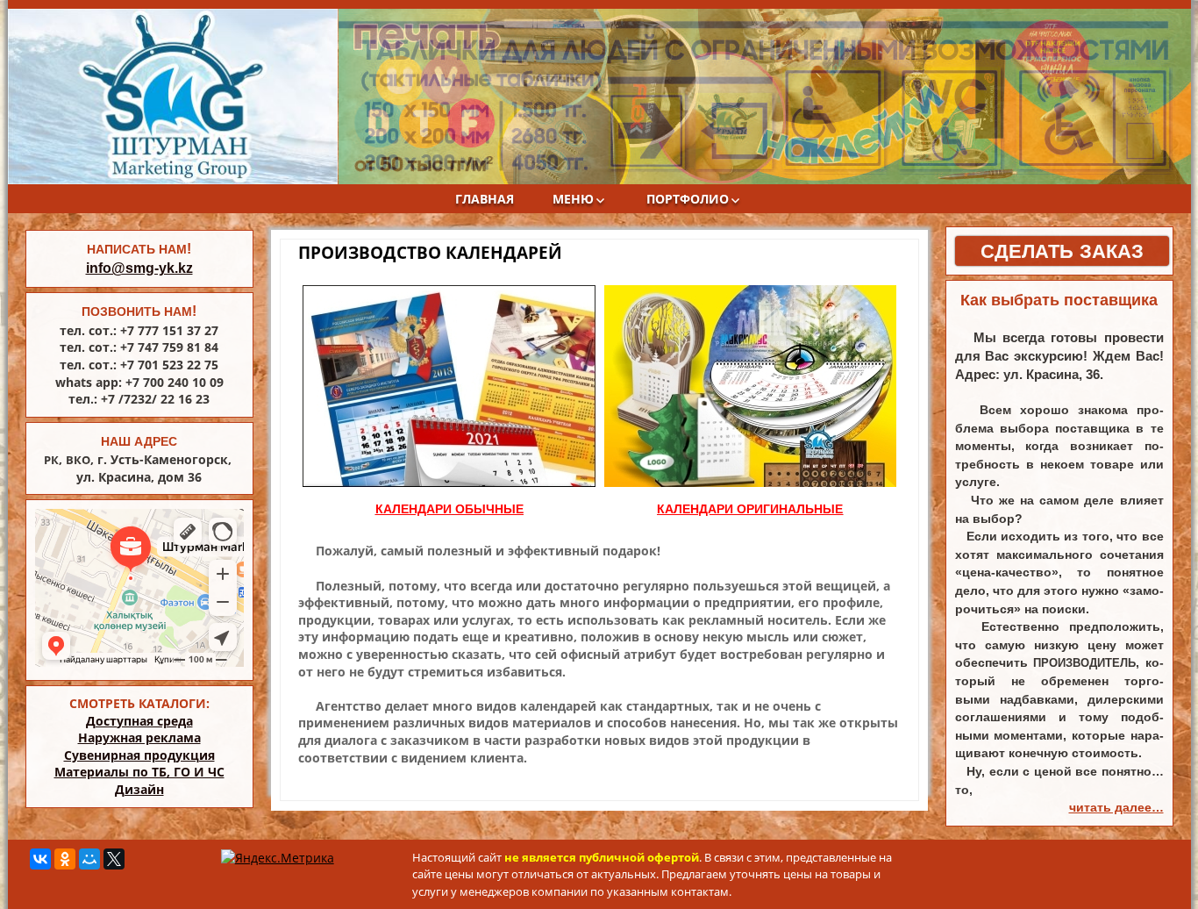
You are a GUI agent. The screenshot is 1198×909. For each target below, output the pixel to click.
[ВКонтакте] (40, 859)
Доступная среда (139, 720)
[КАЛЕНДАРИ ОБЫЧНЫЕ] (450, 386)
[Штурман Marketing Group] (173, 96)
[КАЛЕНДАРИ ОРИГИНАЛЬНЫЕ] (750, 386)
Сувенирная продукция (139, 755)
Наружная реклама (139, 737)
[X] (114, 859)
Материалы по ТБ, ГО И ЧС (139, 771)
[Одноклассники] (64, 859)
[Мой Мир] (89, 859)
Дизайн (139, 789)
